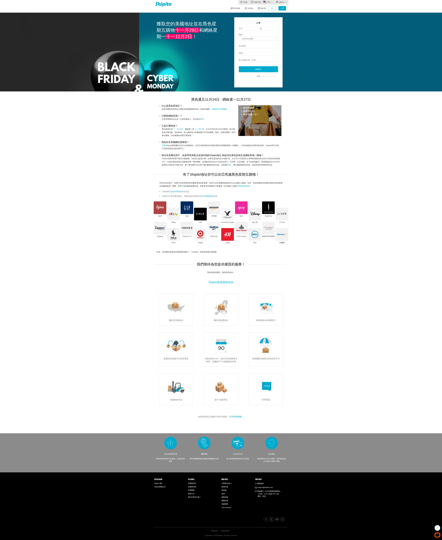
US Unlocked (226, 507)
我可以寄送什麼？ (194, 497)
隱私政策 (214, 531)
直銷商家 (225, 504)
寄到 (268, 2)
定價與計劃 (192, 487)
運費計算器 (257, 2)
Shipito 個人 (158, 483)
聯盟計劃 (225, 500)
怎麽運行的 (192, 483)
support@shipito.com (265, 487)
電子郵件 (242, 46)
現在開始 (250, 8)
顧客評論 (225, 497)
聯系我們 (259, 479)
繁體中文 (282, 2)
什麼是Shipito (226, 483)
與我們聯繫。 (237, 417)
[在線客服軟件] (437, 535)
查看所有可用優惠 (219, 109)
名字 (241, 28)
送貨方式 (191, 494)
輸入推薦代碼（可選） (248, 60)
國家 (241, 35)
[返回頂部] (437, 528)
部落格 (245, 2)
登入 (272, 8)
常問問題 (191, 490)
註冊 (282, 8)
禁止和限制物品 (207, 196)
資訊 (223, 494)
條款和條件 (226, 531)
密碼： (241, 53)
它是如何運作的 (175, 192)
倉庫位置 (225, 487)
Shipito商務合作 (160, 487)
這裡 (229, 165)
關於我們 (263, 8)
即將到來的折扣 (243, 186)
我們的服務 (236, 8)
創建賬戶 (258, 69)
